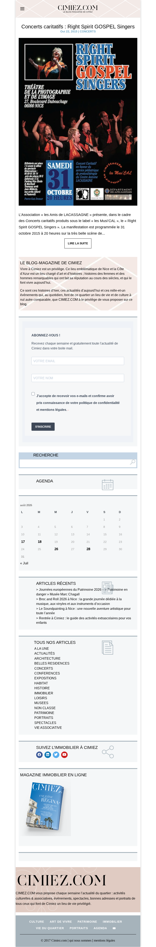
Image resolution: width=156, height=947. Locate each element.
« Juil (24, 563)
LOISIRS (40, 698)
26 (56, 549)
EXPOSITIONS (45, 678)
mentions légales (104, 940)
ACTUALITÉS (44, 653)
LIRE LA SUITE (78, 243)
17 (23, 542)
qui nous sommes (80, 940)
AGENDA (100, 928)
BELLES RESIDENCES (51, 663)
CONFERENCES (47, 673)
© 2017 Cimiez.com (54, 940)
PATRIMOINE (44, 713)
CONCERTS (88, 31)
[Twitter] (56, 755)
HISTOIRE (42, 688)
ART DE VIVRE (61, 921)
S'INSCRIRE (43, 426)
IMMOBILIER (43, 693)
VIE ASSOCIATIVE (48, 727)
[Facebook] (39, 755)
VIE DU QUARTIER (50, 928)
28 (88, 549)
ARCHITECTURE (47, 658)
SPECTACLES (45, 723)
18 (39, 542)
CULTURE (36, 921)
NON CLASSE (45, 708)
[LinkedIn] (47, 755)
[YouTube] (64, 755)
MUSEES (41, 703)
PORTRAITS (43, 717)
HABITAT (41, 683)
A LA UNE (41, 648)
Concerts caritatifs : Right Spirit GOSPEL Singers (78, 27)
